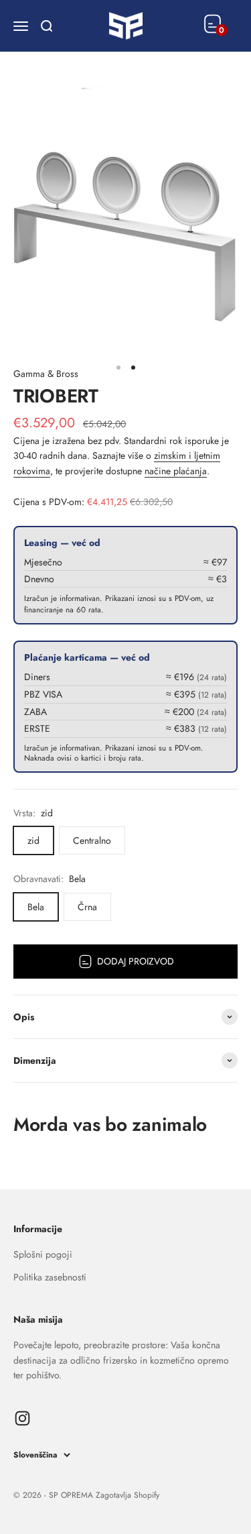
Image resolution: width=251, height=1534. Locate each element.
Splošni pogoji (42, 1254)
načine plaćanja (176, 471)
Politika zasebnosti (49, 1277)
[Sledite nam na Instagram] (22, 1418)
